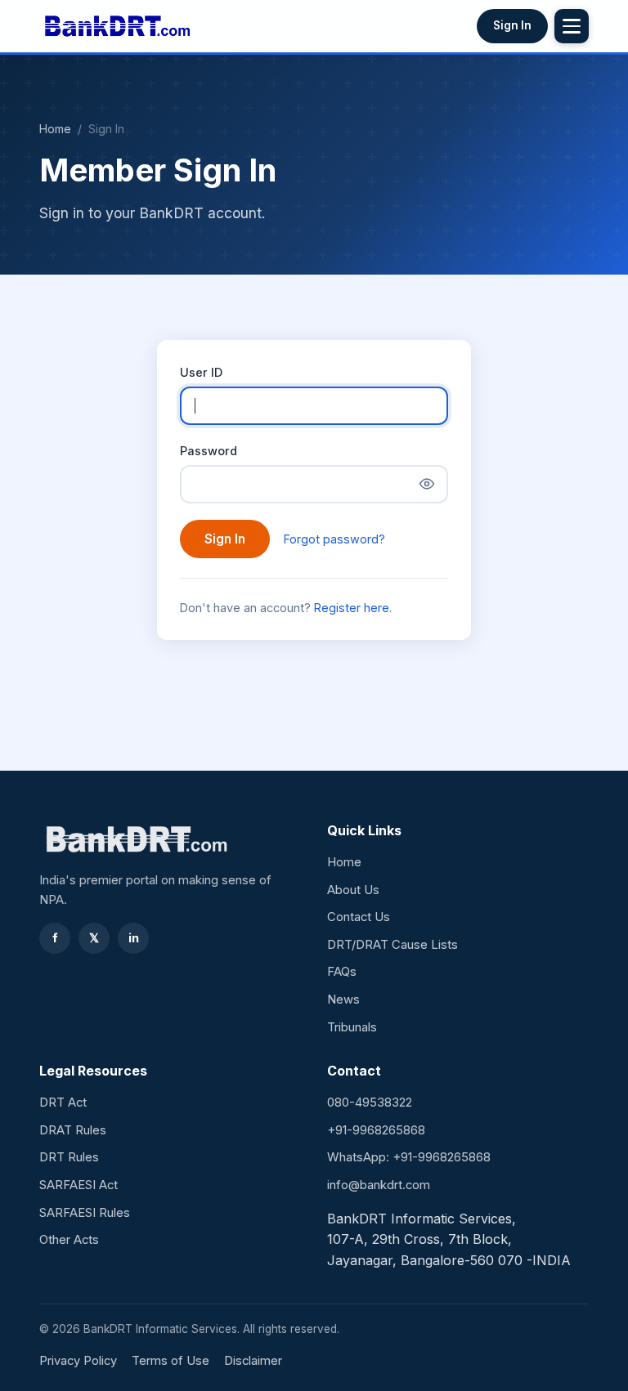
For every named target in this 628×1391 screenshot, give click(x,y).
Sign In (512, 25)
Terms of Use (170, 1360)
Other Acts (69, 1239)
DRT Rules (69, 1157)
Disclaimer (253, 1360)
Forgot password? (334, 539)
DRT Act (63, 1102)
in (133, 938)
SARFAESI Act (78, 1185)
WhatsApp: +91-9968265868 (409, 1157)
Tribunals (352, 1027)
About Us (353, 890)
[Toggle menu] (571, 26)
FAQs (342, 971)
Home (55, 129)
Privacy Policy (78, 1360)
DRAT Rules (72, 1130)
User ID (201, 372)
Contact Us (358, 917)
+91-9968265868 (376, 1130)
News (343, 999)
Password (208, 451)
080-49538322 (369, 1102)
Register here (351, 608)
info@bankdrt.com (378, 1185)
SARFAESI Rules (84, 1212)
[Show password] (427, 484)
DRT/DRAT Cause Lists (392, 944)
